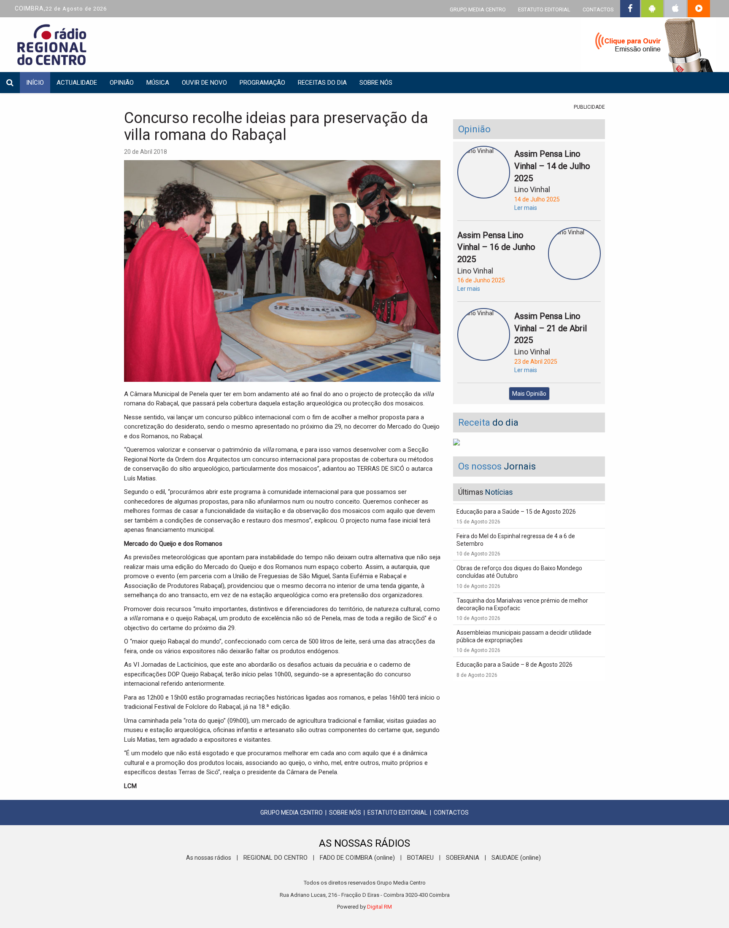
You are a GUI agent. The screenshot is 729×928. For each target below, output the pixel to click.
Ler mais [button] (525, 207)
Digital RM (379, 907)
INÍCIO (35, 82)
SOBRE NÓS (345, 812)
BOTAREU (420, 857)
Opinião (122, 82)
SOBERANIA (462, 857)
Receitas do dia (322, 82)
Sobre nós (375, 82)
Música (157, 82)
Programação (262, 82)
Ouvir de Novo (204, 82)
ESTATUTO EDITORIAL (544, 9)
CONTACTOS (598, 9)
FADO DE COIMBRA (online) (357, 857)
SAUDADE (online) (516, 857)
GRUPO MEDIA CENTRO (478, 9)
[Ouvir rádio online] (648, 46)
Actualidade (77, 82)
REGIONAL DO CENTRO (275, 857)
